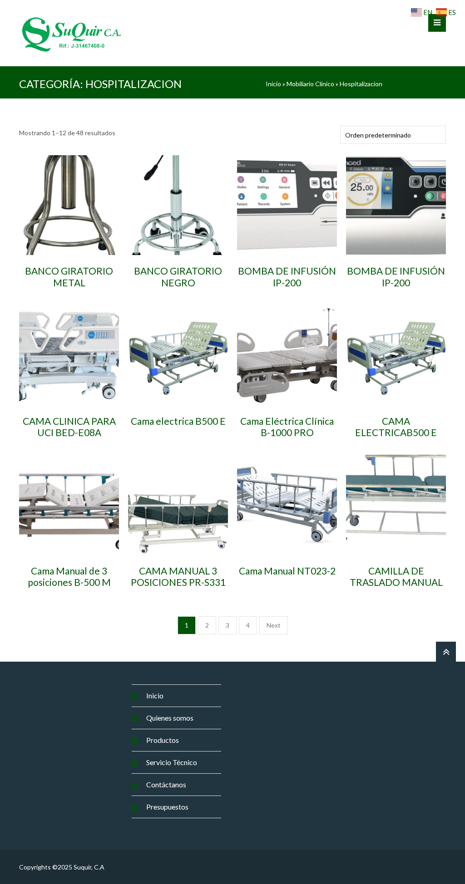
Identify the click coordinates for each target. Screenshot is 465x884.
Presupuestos (167, 806)
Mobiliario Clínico (310, 84)
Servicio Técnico (171, 762)
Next (274, 625)
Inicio (273, 84)
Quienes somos (169, 717)
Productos (162, 740)
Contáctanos (166, 784)
